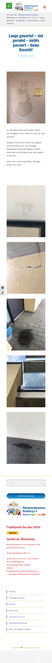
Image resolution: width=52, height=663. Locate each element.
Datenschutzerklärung (18, 623)
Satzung (12, 591)
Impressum (13, 610)
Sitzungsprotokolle (17, 598)
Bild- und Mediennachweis (20, 629)
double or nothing (33, 647)
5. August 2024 (26, 56)
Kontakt (12, 604)
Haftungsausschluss (17, 617)
